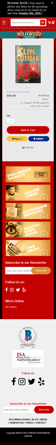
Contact (40, 422)
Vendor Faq (17, 422)
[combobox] (28, 22)
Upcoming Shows (19, 419)
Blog (35, 419)
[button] (26, 87)
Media (43, 419)
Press (29, 422)
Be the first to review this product (18, 92)
